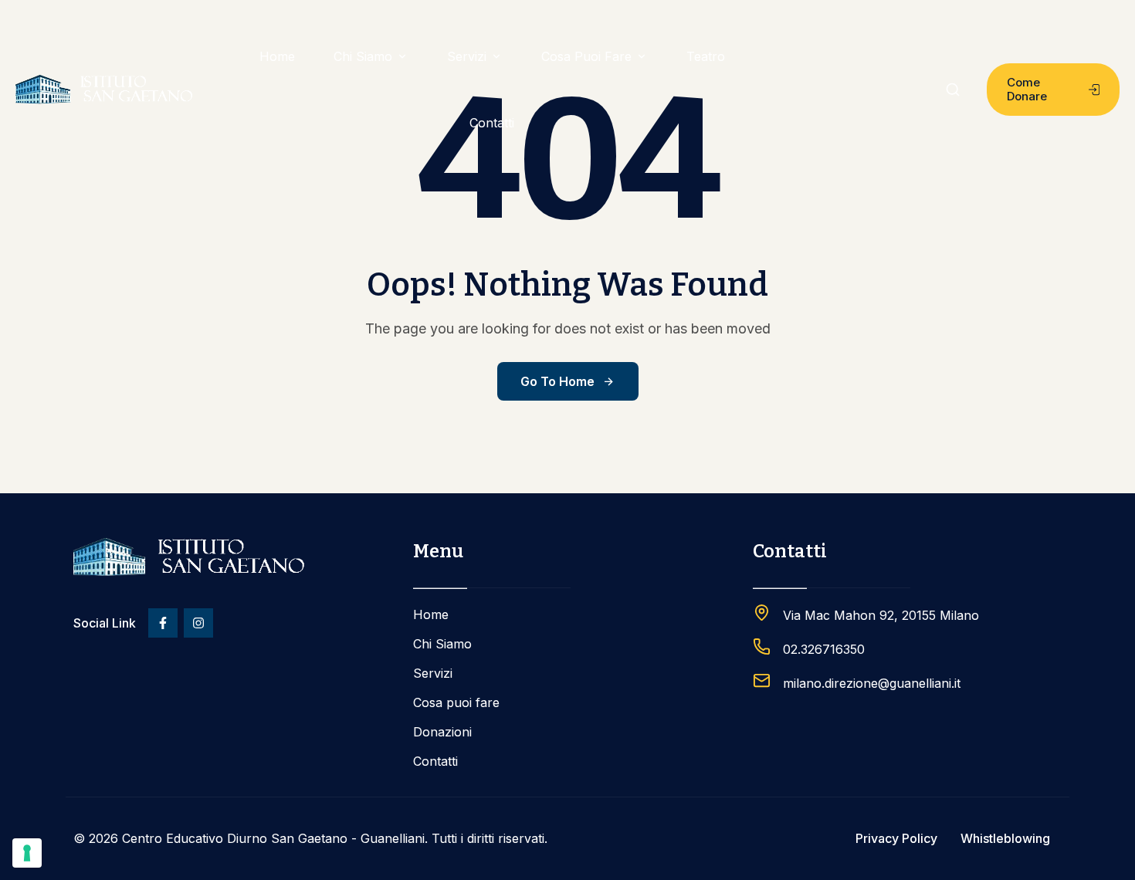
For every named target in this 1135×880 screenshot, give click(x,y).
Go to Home (557, 381)
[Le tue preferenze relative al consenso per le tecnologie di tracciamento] (27, 853)
